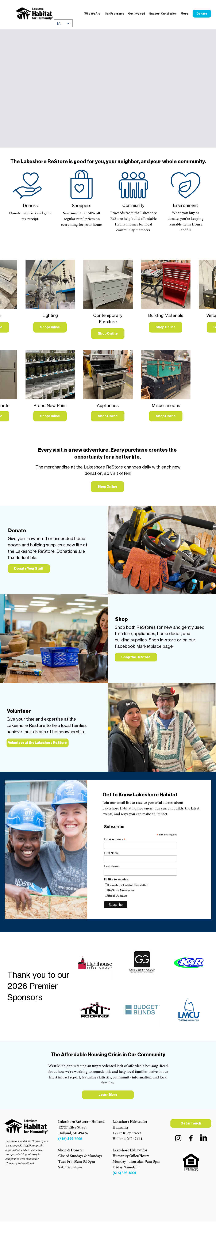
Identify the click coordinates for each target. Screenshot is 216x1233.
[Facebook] (191, 1138)
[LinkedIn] (203, 1138)
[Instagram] (178, 1138)
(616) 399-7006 (70, 1139)
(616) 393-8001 (124, 1173)
